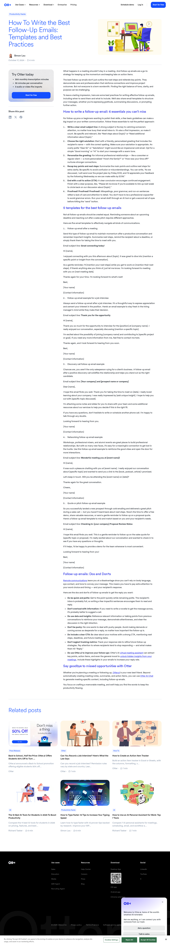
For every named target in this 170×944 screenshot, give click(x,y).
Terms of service (92, 925)
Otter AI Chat (146, 676)
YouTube (143, 874)
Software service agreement (114, 925)
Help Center (86, 869)
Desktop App (116, 869)
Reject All (129, 940)
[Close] (166, 939)
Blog (83, 884)
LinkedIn (143, 869)
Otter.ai (116, 673)
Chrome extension (118, 897)
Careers (84, 874)
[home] (7, 5)
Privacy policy (76, 925)
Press (83, 879)
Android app (115, 892)
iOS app (114, 887)
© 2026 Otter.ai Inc (59, 925)
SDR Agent (55, 884)
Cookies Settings (111, 940)
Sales (53, 869)
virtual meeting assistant (131, 653)
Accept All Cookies (148, 940)
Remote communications (75, 581)
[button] (20, 5)
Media (53, 879)
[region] (85, 939)
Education (55, 874)
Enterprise (62, 5)
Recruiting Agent (58, 888)
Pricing (73, 5)
